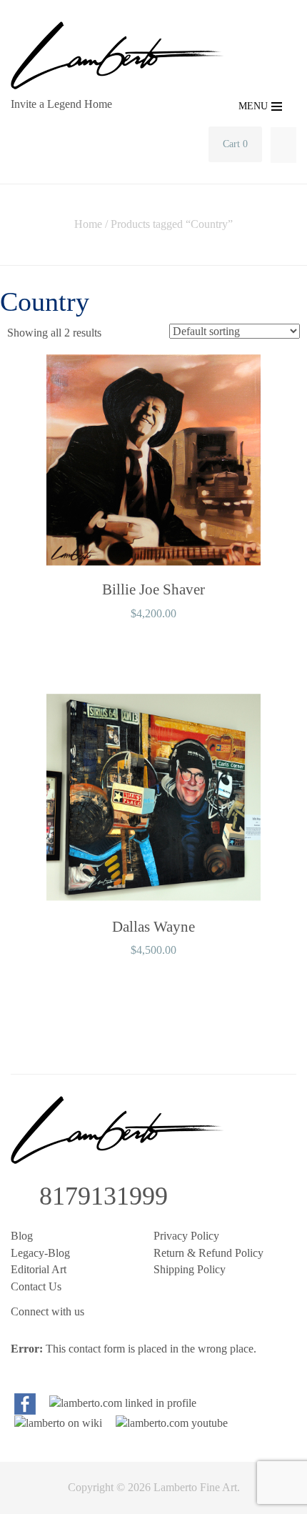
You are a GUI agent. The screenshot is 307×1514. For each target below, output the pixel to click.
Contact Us (36, 1286)
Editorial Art (38, 1269)
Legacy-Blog (40, 1253)
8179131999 (103, 1196)
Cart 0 (235, 144)
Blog (22, 1236)
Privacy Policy (186, 1236)
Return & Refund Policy (208, 1253)
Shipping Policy (190, 1269)
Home (88, 224)
